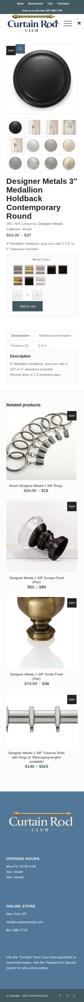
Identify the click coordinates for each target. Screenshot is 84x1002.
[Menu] (65, 23)
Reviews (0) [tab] (20, 345)
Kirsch (27, 229)
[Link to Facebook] (60, 995)
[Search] (54, 23)
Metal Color (42, 259)
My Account (35, 3)
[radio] (18, 269)
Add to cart (28, 306)
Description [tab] (20, 335)
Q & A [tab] (42, 345)
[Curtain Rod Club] (34, 23)
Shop (20, 3)
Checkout (63, 3)
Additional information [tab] (55, 335)
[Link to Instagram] (67, 995)
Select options (35, 442)
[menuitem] (20, 3)
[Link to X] (74, 995)
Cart (50, 3)
